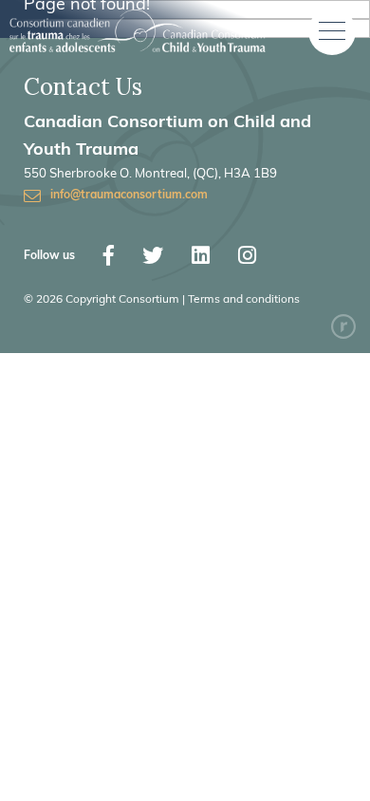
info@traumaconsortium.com (129, 195)
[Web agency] (343, 326)
